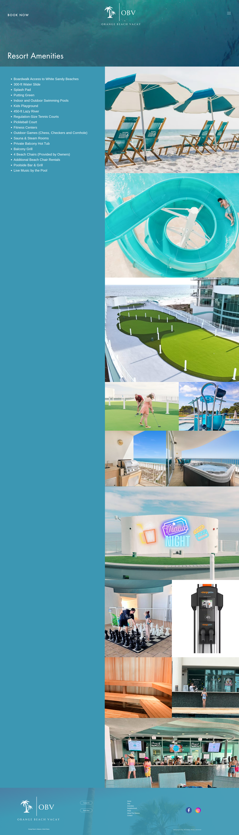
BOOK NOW (18, 15)
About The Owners (133, 813)
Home (129, 801)
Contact (129, 815)
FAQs (129, 811)
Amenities (130, 806)
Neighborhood (132, 808)
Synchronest (198, 829)
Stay (129, 803)
